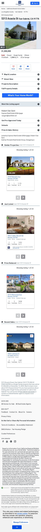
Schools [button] (5, 125)
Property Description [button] (10, 84)
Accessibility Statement (25, 425)
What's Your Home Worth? (20, 95)
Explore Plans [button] (24, 492)
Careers (29, 412)
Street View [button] (8, 79)
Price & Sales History (10, 130)
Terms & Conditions (8, 425)
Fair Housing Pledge (19, 429)
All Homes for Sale (7, 404)
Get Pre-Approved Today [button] (11, 121)
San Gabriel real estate (27, 392)
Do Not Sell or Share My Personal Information (18, 421)
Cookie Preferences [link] (8, 434)
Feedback (4, 412)
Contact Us (13, 412)
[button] (34, 3)
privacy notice (22, 513)
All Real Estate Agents (23, 404)
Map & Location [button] (10, 74)
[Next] (23, 198)
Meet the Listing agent (10, 104)
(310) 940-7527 (16, 248)
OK (17, 527)
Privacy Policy (6, 416)
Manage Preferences (20, 522)
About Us (22, 412)
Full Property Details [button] (10, 89)
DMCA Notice (6, 429)
